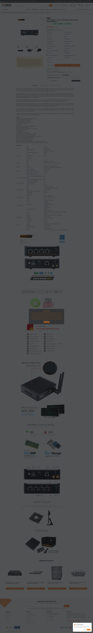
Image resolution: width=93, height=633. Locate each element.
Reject (85, 629)
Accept (88, 629)
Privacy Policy (83, 627)
